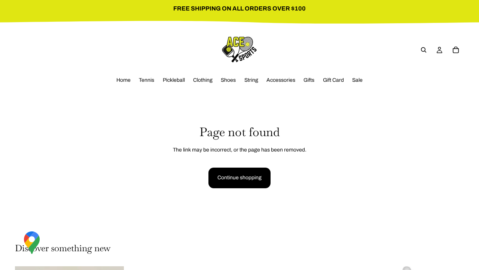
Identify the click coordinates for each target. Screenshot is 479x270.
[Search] (423, 50)
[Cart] (456, 50)
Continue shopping (239, 177)
